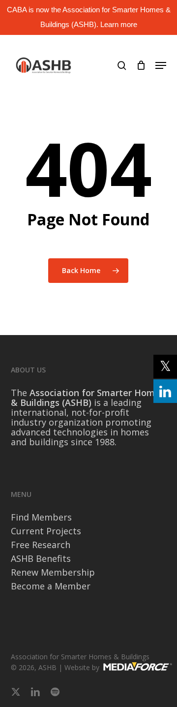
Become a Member (50, 586)
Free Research (40, 545)
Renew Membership (53, 572)
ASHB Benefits (41, 558)
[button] (160, 65)
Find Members (41, 517)
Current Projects (46, 531)
